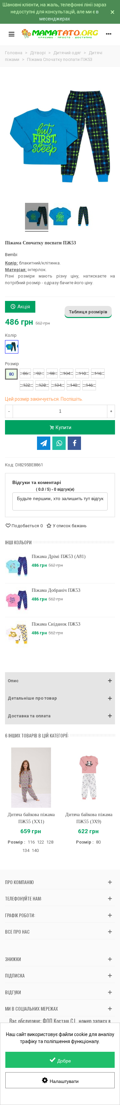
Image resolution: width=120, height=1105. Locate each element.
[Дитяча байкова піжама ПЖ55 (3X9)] (89, 777)
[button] (60, 681)
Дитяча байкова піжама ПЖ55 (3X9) (88, 818)
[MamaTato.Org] (60, 34)
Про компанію (19, 881)
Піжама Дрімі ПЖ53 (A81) (59, 556)
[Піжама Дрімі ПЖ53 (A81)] (16, 566)
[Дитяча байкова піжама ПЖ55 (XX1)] (31, 777)
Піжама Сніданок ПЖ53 (56, 624)
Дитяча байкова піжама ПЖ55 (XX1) (31, 818)
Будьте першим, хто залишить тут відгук (60, 498)
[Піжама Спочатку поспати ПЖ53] (36, 217)
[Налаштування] (108, 33)
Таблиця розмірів (88, 311)
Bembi (11, 254)
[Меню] (11, 33)
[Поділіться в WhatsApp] (59, 443)
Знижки (13, 958)
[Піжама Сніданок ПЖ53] (16, 634)
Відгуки (13, 992)
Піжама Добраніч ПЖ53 (56, 590)
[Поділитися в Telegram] (43, 443)
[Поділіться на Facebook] (74, 443)
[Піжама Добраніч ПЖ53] (16, 600)
